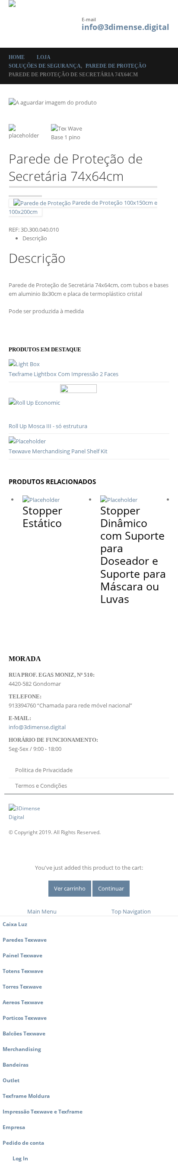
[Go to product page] (89, 364)
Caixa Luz (15, 923)
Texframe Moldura (26, 1095)
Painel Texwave (22, 955)
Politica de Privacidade (44, 770)
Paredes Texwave (25, 939)
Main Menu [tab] (42, 911)
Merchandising (22, 1048)
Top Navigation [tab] (131, 911)
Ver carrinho (70, 888)
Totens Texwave (23, 970)
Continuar (111, 888)
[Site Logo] (32, 24)
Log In (20, 1158)
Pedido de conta (23, 1142)
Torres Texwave (22, 986)
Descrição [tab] (34, 238)
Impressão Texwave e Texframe (43, 1111)
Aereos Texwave (23, 1002)
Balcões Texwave (24, 1033)
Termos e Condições (41, 785)
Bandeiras (16, 1064)
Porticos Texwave (25, 1017)
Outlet (11, 1080)
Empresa (14, 1126)
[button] (64, 18)
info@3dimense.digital (125, 27)
